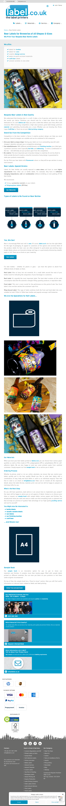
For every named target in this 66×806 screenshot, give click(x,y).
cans (17, 52)
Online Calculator (29, 760)
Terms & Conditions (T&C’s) (52, 758)
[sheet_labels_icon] (33, 544)
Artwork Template (29, 767)
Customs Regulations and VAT (33, 751)
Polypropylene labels (14, 185)
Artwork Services (29, 765)
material (6, 127)
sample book (12, 571)
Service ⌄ (45, 23)
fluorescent (29, 160)
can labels (10, 514)
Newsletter (47, 765)
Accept (19, 802)
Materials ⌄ (32, 23)
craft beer (10, 518)
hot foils (31, 148)
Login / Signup (58, 5)
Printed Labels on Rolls (31, 753)
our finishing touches (14, 516)
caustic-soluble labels (15, 512)
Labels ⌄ (19, 23)
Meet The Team (49, 751)
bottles (18, 49)
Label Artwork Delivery (31, 786)
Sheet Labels (28, 790)
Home (6, 30)
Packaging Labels (29, 774)
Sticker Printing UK (30, 776)
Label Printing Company (31, 781)
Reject (37, 802)
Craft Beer (11, 129)
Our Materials (11, 190)
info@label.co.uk (22, 1)
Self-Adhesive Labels (30, 758)
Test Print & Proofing (30, 772)
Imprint (47, 760)
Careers (47, 755)
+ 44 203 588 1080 (10, 1)
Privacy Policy (48, 762)
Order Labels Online (30, 783)
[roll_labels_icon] (33, 318)
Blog (46, 767)
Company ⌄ (57, 23)
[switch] (60, 800)
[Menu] (63, 796)
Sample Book (28, 755)
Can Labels (10, 257)
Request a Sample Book (15, 644)
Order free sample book (14, 588)
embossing (40, 148)
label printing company (35, 129)
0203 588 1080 (12, 616)
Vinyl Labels (28, 788)
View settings (55, 802)
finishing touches (45, 146)
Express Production (30, 779)
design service (20, 54)
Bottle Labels (28, 762)
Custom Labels (29, 769)
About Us (47, 753)
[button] (63, 794)
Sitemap (47, 769)
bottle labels (11, 509)
